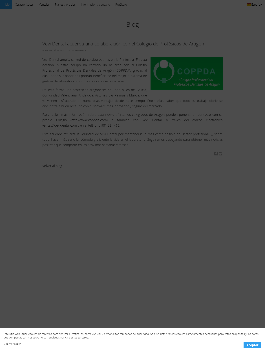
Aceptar (252, 345)
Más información (12, 343)
